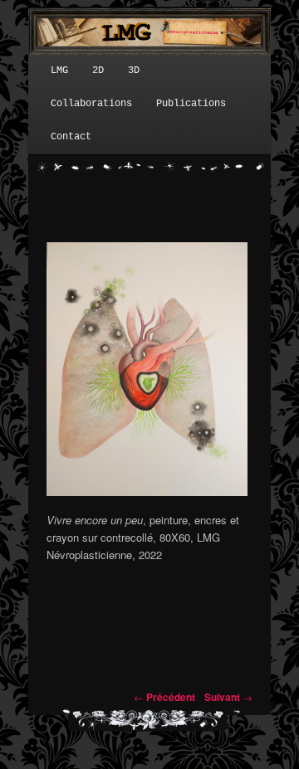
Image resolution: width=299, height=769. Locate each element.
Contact (71, 137)
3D (134, 70)
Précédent (164, 696)
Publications (191, 104)
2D (98, 70)
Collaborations (91, 104)
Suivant (228, 696)
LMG (59, 70)
